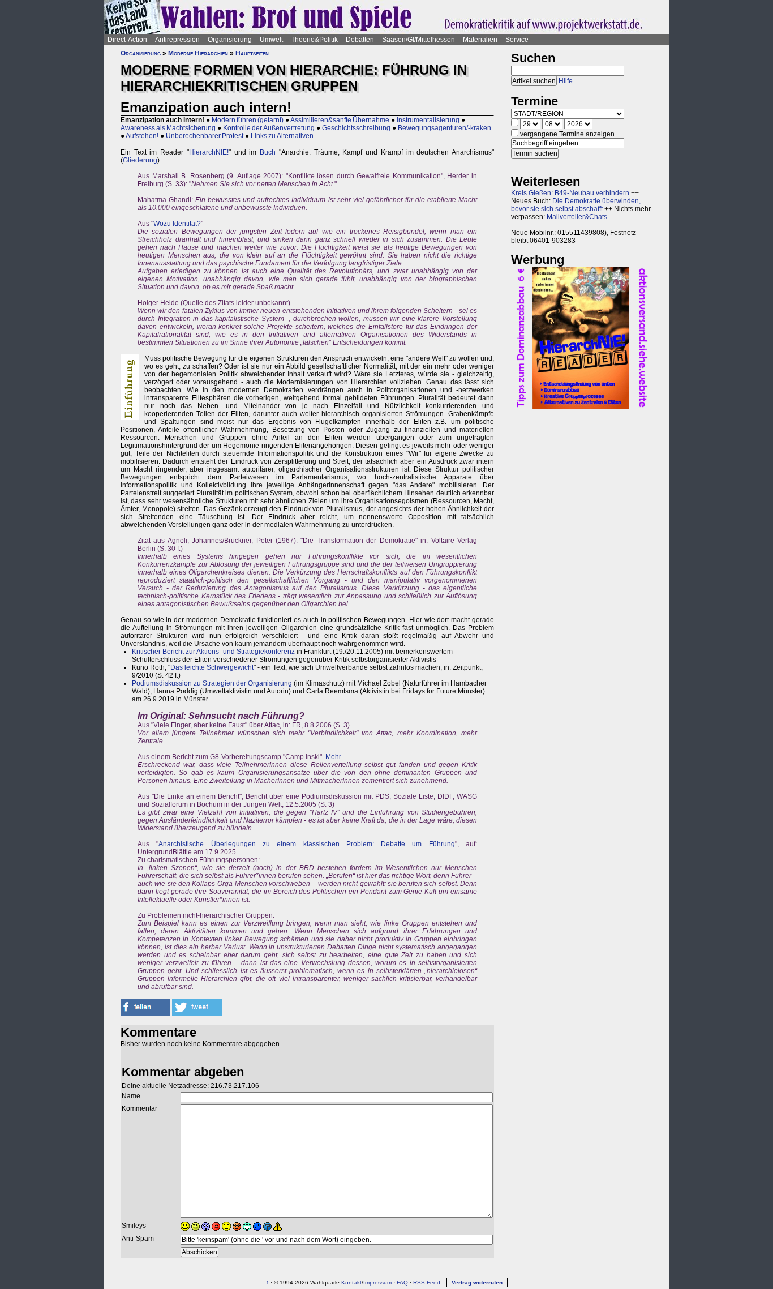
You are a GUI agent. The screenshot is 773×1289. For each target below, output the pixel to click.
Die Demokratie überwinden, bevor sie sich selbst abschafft (576, 205)
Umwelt (271, 40)
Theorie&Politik (314, 40)
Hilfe (566, 81)
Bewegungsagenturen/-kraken (444, 128)
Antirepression (177, 40)
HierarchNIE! (209, 152)
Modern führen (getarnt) (248, 120)
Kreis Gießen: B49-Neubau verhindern (570, 193)
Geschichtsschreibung (356, 128)
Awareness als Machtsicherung (168, 128)
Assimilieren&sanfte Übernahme (339, 120)
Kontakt (351, 1282)
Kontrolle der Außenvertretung (269, 128)
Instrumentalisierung (428, 120)
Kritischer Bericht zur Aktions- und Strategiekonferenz (213, 652)
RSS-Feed (426, 1282)
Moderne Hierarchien (198, 53)
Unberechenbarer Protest (204, 136)
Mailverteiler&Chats (577, 217)
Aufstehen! (142, 136)
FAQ (402, 1282)
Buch (268, 152)
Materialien (480, 40)
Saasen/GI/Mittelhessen (418, 40)
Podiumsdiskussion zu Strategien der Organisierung (212, 683)
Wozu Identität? (177, 224)
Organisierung (230, 40)
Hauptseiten (252, 53)
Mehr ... (336, 757)
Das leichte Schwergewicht (212, 667)
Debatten (360, 40)
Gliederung (140, 160)
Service (517, 40)
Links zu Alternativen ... (285, 136)
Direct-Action (127, 40)
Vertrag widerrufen (477, 1282)
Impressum (377, 1282)
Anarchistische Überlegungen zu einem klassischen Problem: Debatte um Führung (306, 844)
